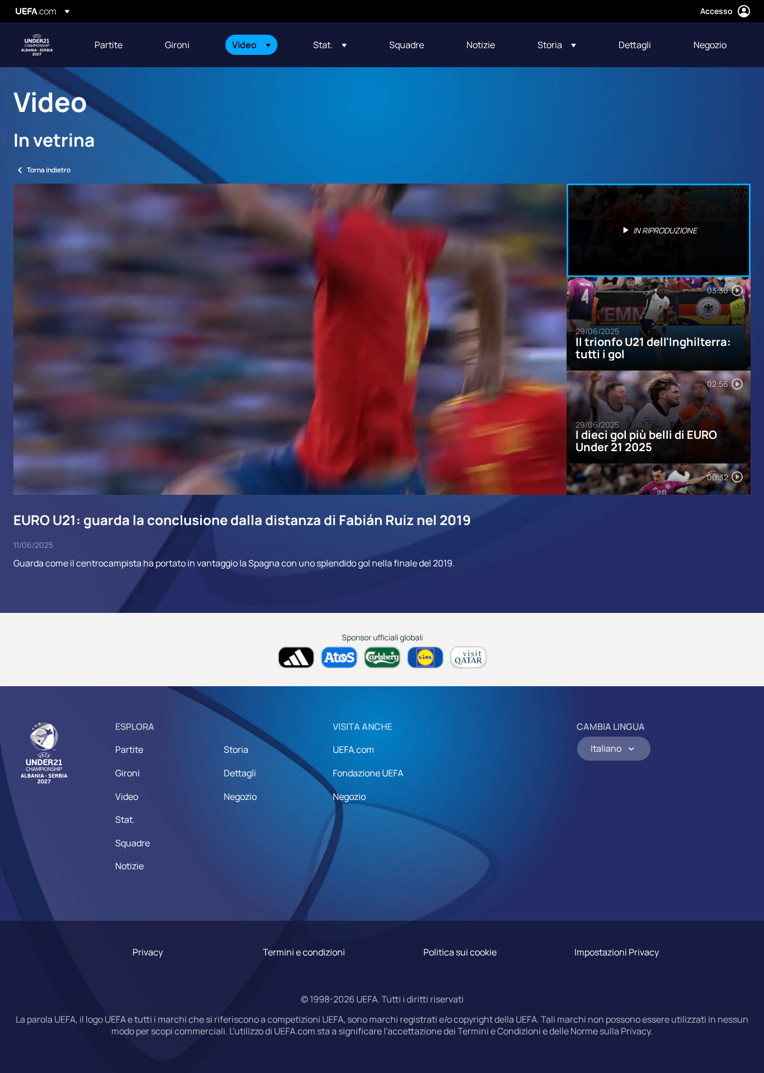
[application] (290, 339)
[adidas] (296, 657)
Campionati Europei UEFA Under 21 (36, 44)
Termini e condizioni (304, 952)
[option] (659, 230)
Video (126, 796)
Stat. (125, 819)
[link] (108, 44)
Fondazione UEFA (368, 773)
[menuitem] (115, 44)
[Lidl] (425, 657)
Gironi (127, 773)
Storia (236, 749)
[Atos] (339, 657)
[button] (251, 44)
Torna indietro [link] (48, 170)
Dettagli (240, 773)
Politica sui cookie (460, 952)
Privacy (148, 952)
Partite (129, 749)
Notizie (129, 866)
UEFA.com (353, 749)
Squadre (132, 843)
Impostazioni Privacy (616, 952)
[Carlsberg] (382, 657)
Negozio (240, 796)
